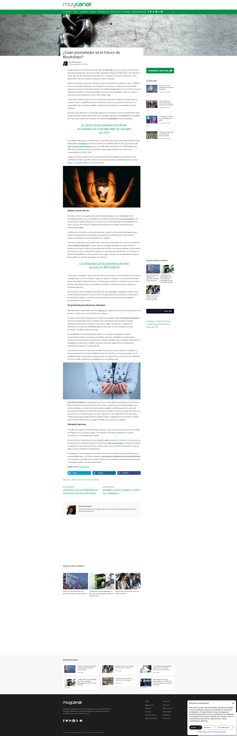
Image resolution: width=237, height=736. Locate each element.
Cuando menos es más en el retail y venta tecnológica (124, 679)
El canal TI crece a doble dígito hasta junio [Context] (166, 87)
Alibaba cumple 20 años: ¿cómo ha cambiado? (121, 492)
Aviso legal (148, 712)
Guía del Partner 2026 (139, 12)
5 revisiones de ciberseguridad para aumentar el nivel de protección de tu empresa (162, 667)
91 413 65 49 (165, 321)
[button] (233, 703)
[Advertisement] (102, 543)
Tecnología (83, 12)
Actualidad (66, 12)
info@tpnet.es (151, 321)
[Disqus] (102, 627)
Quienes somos (149, 705)
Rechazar (207, 727)
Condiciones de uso (150, 715)
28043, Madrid (167, 712)
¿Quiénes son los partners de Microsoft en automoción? (80, 492)
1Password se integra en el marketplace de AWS (166, 118)
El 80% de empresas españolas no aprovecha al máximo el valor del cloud (86, 667)
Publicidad (148, 708)
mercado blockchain (79, 480)
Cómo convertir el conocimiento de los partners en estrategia (166, 103)
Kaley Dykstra (84, 467)
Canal (75, 12)
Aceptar (193, 727)
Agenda (92, 12)
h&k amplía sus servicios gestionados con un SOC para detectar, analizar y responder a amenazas (162, 682)
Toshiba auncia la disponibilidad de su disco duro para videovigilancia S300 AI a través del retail (86, 682)
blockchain (67, 480)
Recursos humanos (94, 480)
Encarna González (85, 506)
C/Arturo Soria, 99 (168, 708)
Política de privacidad (151, 718)
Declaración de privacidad (219, 731)
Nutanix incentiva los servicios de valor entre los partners (124, 667)
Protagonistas (103, 12)
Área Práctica (115, 12)
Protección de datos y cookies (204, 731)
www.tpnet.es (166, 718)
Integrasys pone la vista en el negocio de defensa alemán (166, 134)
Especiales (126, 12)
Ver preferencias (223, 727)
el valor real (114, 89)
